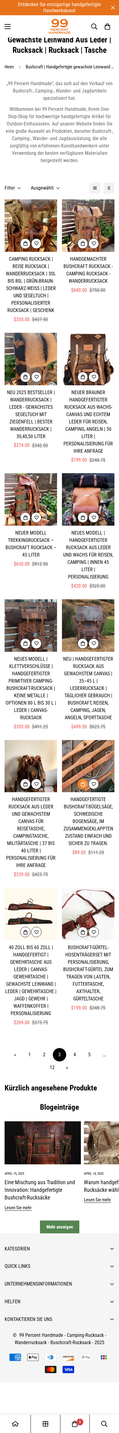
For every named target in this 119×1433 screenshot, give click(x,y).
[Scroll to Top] (108, 1401)
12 (52, 1067)
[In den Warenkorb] (83, 784)
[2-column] (108, 188)
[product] (15, 1424)
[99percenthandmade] (59, 26)
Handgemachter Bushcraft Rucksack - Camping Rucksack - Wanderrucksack (88, 270)
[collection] (45, 1424)
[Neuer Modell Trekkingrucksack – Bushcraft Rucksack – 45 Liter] (31, 499)
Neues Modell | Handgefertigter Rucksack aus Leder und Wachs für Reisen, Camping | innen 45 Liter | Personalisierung (88, 555)
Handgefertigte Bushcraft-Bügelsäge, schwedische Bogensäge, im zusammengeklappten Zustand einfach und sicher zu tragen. (88, 821)
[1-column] (94, 188)
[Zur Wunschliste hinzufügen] (36, 243)
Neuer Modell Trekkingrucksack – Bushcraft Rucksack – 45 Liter (30, 544)
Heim (9, 67)
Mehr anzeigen (59, 1227)
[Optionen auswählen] (25, 243)
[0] (107, 27)
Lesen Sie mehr (18, 1207)
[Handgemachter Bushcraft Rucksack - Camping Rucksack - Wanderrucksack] (88, 225)
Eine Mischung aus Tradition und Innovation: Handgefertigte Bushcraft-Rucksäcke (40, 1190)
